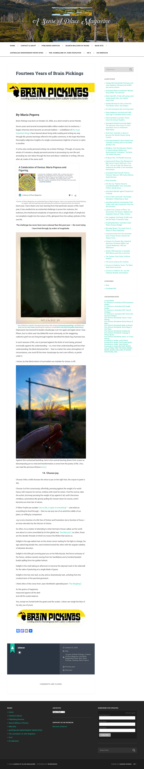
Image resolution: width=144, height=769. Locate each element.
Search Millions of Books (77, 46)
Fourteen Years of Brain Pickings (49, 73)
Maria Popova (84, 660)
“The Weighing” (74, 584)
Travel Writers (116, 345)
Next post (68, 670)
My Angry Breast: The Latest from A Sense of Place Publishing (118, 229)
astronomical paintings (65, 325)
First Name (102, 721)
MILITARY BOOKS (124, 346)
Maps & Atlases (118, 326)
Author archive (20, 652)
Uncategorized (111, 288)
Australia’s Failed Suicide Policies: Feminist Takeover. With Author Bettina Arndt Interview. (119, 175)
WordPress (52, 764)
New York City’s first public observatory (70, 327)
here (43, 467)
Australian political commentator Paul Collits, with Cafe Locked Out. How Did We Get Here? (119, 204)
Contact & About (28, 46)
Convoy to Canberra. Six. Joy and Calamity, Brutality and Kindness (117, 272)
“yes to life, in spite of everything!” (53, 508)
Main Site (99, 46)
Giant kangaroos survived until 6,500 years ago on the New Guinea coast (118, 114)
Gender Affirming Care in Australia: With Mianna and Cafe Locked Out (118, 252)
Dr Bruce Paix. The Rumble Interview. (118, 158)
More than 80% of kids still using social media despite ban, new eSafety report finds (120, 98)
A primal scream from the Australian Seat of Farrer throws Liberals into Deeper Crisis (118, 236)
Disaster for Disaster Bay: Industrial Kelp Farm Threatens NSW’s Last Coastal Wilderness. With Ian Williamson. (118, 244)
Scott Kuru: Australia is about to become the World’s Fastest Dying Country (118, 135)
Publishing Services (51, 46)
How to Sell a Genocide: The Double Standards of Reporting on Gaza (118, 198)
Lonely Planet (114, 301)
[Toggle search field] (133, 53)
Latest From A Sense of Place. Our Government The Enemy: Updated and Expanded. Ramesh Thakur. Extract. (119, 212)
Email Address (104, 715)
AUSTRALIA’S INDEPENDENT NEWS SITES (26, 53)
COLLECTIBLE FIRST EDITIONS (115, 348)
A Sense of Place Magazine (78, 655)
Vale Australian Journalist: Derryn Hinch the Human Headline (117, 119)
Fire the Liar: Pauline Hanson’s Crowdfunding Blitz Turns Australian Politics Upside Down (118, 186)
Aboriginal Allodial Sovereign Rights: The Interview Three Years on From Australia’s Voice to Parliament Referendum (118, 126)
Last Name (102, 727)
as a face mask (29, 327)
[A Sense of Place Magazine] (72, 11)
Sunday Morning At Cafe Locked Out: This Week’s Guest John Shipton (119, 105)
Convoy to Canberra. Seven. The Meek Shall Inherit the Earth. (119, 266)
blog (66, 651)
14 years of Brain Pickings (74, 654)
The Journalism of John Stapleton (65, 53)
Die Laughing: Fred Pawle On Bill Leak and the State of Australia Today (119, 218)
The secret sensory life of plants (117, 262)
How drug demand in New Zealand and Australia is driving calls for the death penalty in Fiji (119, 143)
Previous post (70, 667)
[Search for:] (119, 69)
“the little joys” (65, 532)
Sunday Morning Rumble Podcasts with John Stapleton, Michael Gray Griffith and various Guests (119, 85)
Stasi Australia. (111, 180)
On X (89, 53)
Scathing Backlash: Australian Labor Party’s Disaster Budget (118, 224)
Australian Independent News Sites (75, 657)
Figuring (75, 660)
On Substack (102, 53)
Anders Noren (125, 764)
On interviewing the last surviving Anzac (120, 109)
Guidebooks (117, 332)
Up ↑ (135, 764)
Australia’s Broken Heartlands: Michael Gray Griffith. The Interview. (119, 92)
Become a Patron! (60, 726)
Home (12, 46)
